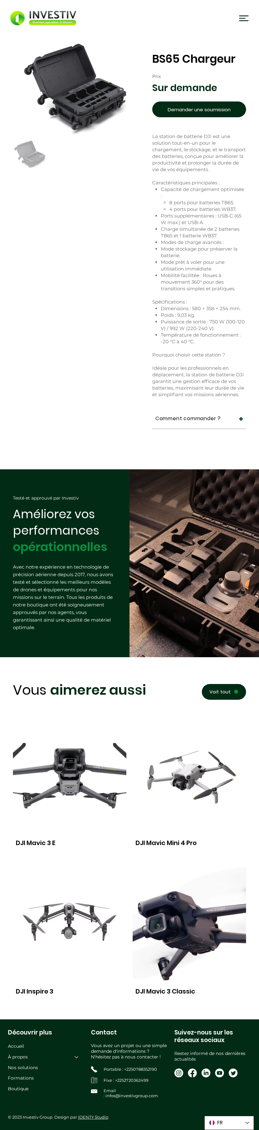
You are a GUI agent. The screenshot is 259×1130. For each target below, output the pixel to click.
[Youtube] (219, 1073)
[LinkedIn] (206, 1073)
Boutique (18, 1089)
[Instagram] (178, 1073)
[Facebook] (192, 1073)
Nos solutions (23, 1067)
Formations (21, 1078)
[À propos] (77, 1057)
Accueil (16, 1046)
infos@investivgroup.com (131, 1095)
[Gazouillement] (233, 1073)
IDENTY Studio (93, 1117)
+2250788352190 (140, 1069)
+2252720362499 (131, 1080)
